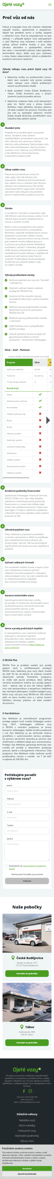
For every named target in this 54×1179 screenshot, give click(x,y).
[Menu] (49, 5)
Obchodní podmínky (27, 1135)
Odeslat (27, 881)
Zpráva (10, 838)
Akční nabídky (27, 1125)
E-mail (9, 812)
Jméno (9, 785)
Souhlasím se (27, 867)
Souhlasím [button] (27, 1168)
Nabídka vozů (27, 1120)
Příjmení (10, 798)
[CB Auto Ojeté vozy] (13, 5)
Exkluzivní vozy (27, 1130)
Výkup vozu (27, 1141)
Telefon (10, 825)
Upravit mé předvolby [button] (27, 1174)
